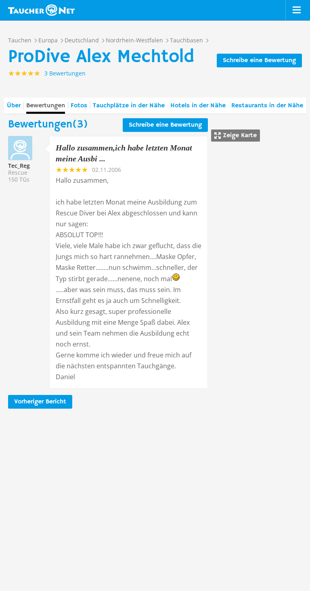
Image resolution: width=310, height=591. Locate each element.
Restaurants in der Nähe (267, 106)
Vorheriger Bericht (40, 402)
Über (14, 106)
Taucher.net (41, 10)
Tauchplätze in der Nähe (129, 106)
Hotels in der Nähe (198, 106)
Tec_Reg (19, 165)
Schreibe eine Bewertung (259, 60)
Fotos (79, 106)
